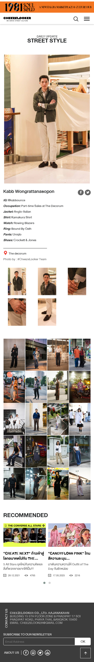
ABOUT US (11, 652)
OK (83, 641)
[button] (44, 583)
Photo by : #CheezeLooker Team (25, 259)
